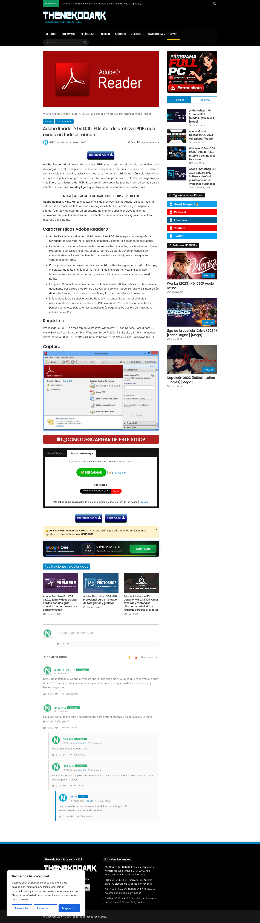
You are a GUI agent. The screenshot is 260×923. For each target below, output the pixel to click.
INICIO (52, 33)
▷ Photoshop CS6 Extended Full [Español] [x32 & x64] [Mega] (202, 116)
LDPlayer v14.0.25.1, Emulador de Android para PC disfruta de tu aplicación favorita (106, 3)
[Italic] (63, 644)
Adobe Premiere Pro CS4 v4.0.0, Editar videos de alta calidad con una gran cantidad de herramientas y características (60, 602)
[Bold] (58, 644)
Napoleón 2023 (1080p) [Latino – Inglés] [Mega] (191, 379)
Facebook (180, 220)
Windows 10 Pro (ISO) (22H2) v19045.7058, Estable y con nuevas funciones (202, 153)
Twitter (179, 236)
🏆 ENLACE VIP (117, 472)
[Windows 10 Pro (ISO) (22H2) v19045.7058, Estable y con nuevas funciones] (176, 153)
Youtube (179, 228)
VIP (175, 33)
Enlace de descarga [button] (82, 453)
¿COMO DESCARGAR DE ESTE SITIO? (103, 439)
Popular (179, 99)
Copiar (116, 491)
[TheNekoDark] (74, 18)
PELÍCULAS (87, 33)
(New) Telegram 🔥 (186, 204)
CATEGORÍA (155, 33)
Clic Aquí (144, 501)
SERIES (105, 33)
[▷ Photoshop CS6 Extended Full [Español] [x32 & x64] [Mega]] (176, 115)
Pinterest (180, 212)
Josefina (82, 743)
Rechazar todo (45, 908)
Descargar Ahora (99, 154)
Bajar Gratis (114, 517)
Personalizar (22, 908)
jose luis (89, 800)
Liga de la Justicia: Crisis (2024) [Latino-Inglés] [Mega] (192, 332)
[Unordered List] (68, 644)
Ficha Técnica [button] (55, 453)
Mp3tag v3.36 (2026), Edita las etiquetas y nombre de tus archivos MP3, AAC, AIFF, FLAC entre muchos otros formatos (129, 871)
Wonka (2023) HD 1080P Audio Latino (190, 285)
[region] (46, 893)
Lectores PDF (64, 121)
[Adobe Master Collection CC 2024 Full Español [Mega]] (176, 136)
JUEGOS (136, 33)
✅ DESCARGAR (91, 472)
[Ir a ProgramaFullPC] (192, 72)
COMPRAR (143, 548)
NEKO (52, 142)
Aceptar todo (69, 908)
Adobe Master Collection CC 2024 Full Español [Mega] (201, 134)
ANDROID (120, 33)
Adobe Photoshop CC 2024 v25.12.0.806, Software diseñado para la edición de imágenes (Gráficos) (202, 176)
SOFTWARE (69, 33)
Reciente (204, 99)
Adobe (57, 113)
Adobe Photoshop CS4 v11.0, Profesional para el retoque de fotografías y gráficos (100, 599)
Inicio (48, 113)
